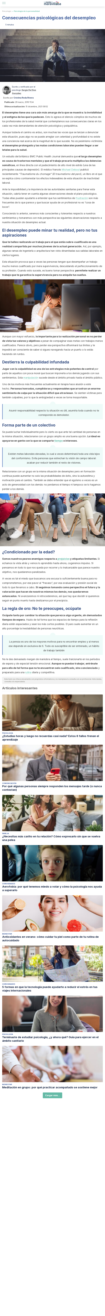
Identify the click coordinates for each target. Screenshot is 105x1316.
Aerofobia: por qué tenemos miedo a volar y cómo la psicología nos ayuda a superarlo (52, 888)
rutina (28, 672)
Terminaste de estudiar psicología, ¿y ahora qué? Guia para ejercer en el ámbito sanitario (50, 1039)
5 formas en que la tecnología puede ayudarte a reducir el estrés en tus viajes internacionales (49, 988)
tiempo (58, 440)
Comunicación (9, 783)
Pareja (5, 833)
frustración (82, 198)
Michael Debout (71, 169)
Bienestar (7, 934)
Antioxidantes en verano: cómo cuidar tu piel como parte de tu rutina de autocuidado (50, 938)
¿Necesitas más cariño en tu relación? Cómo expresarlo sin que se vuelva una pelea (51, 838)
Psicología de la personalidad (27, 11)
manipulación (30, 377)
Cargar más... (52, 1095)
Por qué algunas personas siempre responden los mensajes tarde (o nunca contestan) (52, 788)
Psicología (6, 11)
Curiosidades (8, 884)
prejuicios (64, 558)
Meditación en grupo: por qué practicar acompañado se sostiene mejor (49, 1087)
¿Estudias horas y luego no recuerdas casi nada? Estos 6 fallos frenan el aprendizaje (50, 737)
